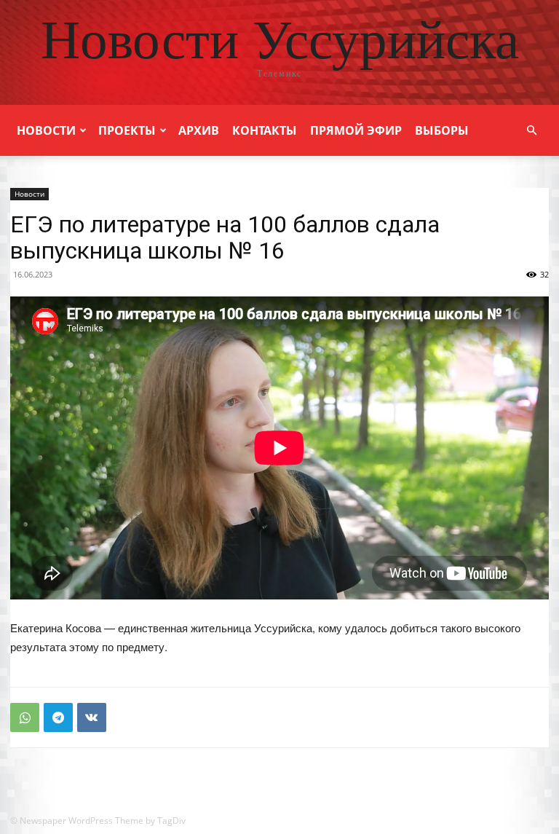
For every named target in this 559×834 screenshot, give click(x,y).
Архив (198, 130)
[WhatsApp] (24, 717)
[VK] (91, 717)
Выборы (442, 130)
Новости (46, 130)
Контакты (264, 130)
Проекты (127, 130)
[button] (531, 131)
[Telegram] (58, 717)
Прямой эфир (356, 130)
